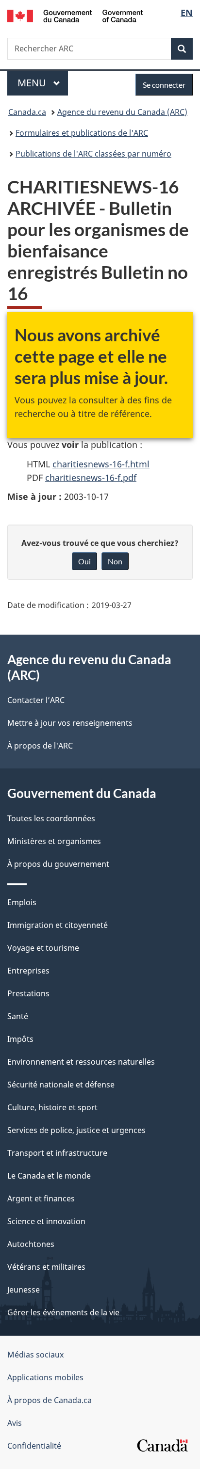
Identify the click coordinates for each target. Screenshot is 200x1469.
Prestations (28, 993)
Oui (84, 561)
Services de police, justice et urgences (76, 1130)
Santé (17, 1016)
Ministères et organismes (54, 841)
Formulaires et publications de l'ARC (82, 133)
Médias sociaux (35, 1354)
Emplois (21, 902)
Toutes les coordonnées (51, 818)
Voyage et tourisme (43, 947)
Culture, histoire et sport (52, 1107)
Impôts (20, 1039)
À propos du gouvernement (58, 864)
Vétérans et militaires (46, 1266)
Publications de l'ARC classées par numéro (93, 153)
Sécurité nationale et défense (61, 1084)
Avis (14, 1423)
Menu (42, 82)
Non (115, 561)
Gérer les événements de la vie (63, 1312)
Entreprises (28, 970)
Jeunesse (23, 1289)
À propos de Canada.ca (49, 1400)
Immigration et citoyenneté (57, 925)
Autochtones (30, 1244)
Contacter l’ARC (36, 700)
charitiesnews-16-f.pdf (90, 477)
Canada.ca (27, 112)
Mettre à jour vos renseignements (70, 723)
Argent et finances (41, 1198)
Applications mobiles (45, 1377)
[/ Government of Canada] (75, 15)
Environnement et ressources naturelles (81, 1061)
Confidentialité (34, 1445)
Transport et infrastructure (57, 1153)
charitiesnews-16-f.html (101, 464)
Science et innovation (46, 1221)
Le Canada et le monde (49, 1175)
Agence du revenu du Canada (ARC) (122, 112)
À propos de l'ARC (40, 745)
